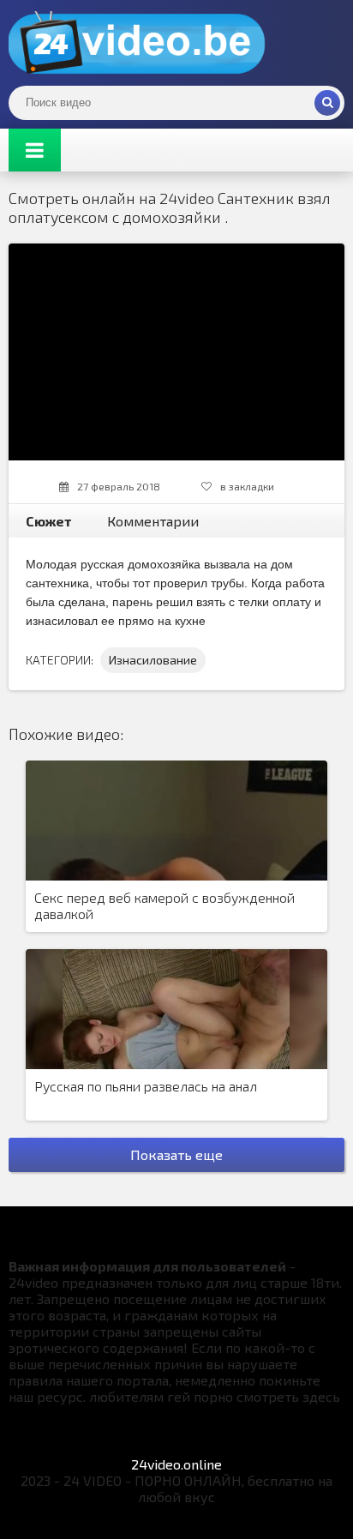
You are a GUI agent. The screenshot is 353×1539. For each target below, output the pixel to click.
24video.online (176, 1464)
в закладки (247, 486)
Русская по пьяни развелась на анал (145, 1086)
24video (137, 43)
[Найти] (327, 103)
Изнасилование (153, 659)
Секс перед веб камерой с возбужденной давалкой (164, 905)
